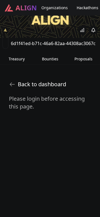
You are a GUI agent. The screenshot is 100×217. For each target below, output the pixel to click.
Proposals (83, 58)
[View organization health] (82, 30)
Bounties (50, 58)
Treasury (17, 58)
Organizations (54, 7)
